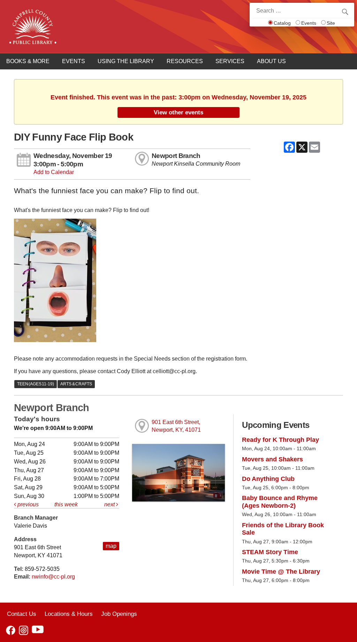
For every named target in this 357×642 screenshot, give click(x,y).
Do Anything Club (268, 478)
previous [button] (27, 504)
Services (229, 61)
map (111, 546)
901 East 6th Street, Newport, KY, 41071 (176, 426)
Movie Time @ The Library (281, 571)
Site (331, 23)
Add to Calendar (53, 172)
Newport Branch (176, 155)
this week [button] (66, 504)
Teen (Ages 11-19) (35, 384)
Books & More (28, 61)
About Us (271, 61)
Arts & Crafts (76, 384)
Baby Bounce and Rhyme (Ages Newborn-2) (280, 501)
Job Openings (119, 613)
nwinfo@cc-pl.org (53, 577)
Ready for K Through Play (280, 439)
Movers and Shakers (272, 459)
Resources (185, 61)
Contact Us (21, 613)
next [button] (110, 504)
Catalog (282, 23)
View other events (178, 112)
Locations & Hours (69, 613)
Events (308, 23)
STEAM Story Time (270, 552)
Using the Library (126, 61)
